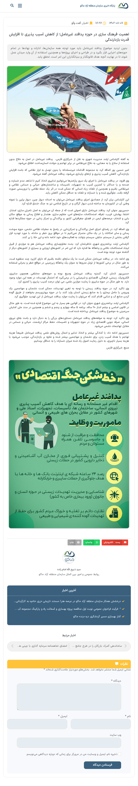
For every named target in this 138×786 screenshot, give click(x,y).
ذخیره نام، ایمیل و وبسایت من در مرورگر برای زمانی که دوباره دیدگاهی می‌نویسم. (72, 754)
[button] (12, 5)
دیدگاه (116, 681)
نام (128, 716)
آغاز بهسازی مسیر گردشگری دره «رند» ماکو (97, 617)
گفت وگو (76, 23)
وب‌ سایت (115, 735)
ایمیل (62, 716)
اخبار (85, 23)
